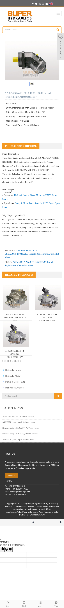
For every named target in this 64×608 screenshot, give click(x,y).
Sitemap (54, 504)
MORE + (11, 475)
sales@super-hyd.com (20, 492)
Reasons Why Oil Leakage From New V (20, 434)
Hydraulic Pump (13, 370)
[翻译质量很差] (9, 549)
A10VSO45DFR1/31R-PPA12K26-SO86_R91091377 (15, 354)
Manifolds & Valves (14, 387)
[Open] (60, 47)
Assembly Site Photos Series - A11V (18, 416)
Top (56, 606)
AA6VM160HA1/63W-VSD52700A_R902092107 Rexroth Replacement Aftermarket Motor (32, 254)
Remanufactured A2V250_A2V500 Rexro (20, 428)
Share (8, 606)
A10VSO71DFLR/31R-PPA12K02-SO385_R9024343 (47, 317)
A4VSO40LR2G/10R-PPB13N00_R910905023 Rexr (15, 317)
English (57, 3)
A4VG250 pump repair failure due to (18, 439)
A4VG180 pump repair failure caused (18, 422)
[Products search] (58, 30)
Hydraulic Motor (21, 162)
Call (24, 606)
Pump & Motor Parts (15, 382)
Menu (40, 606)
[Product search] (58, 396)
